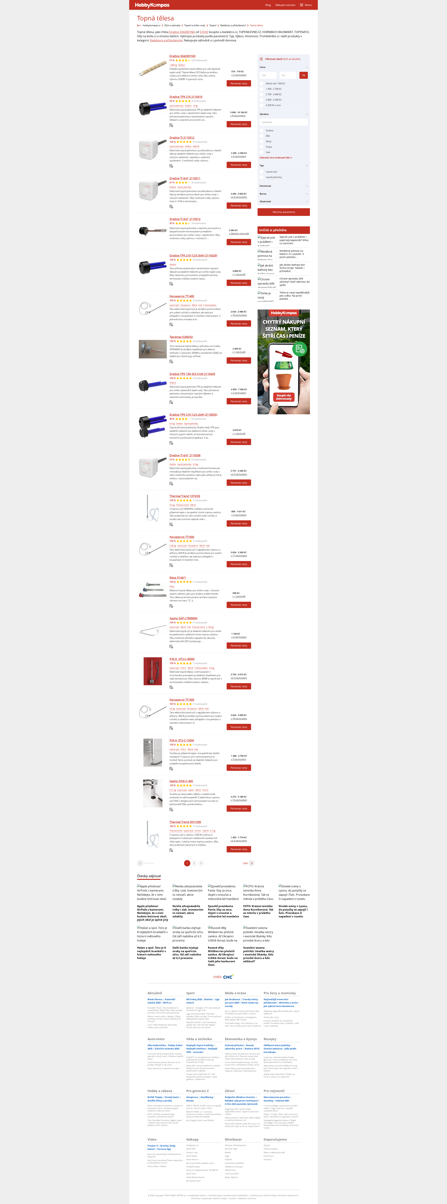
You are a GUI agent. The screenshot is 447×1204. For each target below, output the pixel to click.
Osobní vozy (192, 1152)
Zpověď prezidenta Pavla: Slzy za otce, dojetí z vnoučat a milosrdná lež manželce (223, 911)
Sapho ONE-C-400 (181, 781)
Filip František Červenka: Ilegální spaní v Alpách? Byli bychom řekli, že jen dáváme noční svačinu (165, 1123)
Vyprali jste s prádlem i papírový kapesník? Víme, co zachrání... (294, 240)
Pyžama (228, 1159)
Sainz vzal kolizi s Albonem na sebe (163, 1068)
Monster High (231, 1148)
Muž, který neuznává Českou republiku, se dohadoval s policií (165, 1161)
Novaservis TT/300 (182, 700)
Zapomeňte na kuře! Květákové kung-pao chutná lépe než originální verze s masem (281, 1068)
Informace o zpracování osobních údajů (209, 1198)
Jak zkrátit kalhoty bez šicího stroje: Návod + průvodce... (292, 268)
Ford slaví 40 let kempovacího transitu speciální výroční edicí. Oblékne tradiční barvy (165, 1056)
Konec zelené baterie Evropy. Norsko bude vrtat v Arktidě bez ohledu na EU (242, 1063)
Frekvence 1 (269, 1156)
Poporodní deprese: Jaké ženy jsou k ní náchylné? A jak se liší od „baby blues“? (242, 1124)
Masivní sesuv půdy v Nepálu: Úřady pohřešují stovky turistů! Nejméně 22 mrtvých (164, 1019)
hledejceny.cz (192, 1145)
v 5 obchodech (239, 75)
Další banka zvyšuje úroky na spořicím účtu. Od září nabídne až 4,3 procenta (187, 953)
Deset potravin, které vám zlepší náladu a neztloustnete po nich (243, 1118)
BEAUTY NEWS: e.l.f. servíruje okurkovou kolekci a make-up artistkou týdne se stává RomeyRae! (204, 1114)
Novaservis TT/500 (182, 537)
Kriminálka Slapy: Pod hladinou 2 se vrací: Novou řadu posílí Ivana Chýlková (243, 1024)
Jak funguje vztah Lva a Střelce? (200, 1120)
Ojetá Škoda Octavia (195, 1177)
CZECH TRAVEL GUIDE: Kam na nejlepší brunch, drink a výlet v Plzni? (203, 1106)
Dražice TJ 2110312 (182, 138)
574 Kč (204, 32)
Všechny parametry (284, 212)
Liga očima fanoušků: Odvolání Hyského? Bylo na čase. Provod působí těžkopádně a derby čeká (203, 1016)
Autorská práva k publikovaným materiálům (228, 1195)
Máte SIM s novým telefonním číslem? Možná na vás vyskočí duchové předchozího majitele (203, 1068)
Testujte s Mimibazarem (235, 1145)
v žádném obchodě (239, 233)
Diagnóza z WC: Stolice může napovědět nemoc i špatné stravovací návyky (242, 1111)
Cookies (232, 1198)
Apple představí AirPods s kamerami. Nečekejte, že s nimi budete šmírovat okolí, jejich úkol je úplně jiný (152, 912)
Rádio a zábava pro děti (274, 1152)
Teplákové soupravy (234, 1166)
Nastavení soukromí (247, 1198)
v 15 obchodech (239, 800)
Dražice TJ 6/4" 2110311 (185, 178)
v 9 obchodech (238, 759)
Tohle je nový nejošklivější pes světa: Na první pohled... (295, 295)
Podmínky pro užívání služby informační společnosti (274, 1195)
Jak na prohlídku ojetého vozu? (200, 1163)
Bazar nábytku (231, 1177)
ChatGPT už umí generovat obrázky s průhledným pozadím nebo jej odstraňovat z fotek (202, 1060)
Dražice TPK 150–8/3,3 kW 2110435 (192, 374)
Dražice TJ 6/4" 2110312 (185, 219)
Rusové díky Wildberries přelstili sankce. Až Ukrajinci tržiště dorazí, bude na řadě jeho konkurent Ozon (223, 956)
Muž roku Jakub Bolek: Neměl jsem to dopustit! (164, 1155)
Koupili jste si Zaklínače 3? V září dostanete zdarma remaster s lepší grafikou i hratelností (201, 1077)
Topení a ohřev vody (194, 25)
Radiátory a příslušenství (233, 25)
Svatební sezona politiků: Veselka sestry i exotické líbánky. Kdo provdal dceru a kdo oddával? (258, 954)
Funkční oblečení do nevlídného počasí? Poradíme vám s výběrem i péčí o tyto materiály (281, 1023)
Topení (212, 25)
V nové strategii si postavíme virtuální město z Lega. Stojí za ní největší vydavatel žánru (281, 1108)
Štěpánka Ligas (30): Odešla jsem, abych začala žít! (281, 1012)
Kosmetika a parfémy (234, 1163)
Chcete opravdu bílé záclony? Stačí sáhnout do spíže (295, 281)
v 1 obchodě (239, 274)
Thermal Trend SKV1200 (185, 822)
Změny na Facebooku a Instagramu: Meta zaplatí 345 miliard (241, 1018)
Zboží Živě (190, 1148)
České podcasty (271, 1148)
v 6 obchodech (238, 156)
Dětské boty (230, 1170)
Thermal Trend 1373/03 (185, 496)
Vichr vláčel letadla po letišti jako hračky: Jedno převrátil (162, 1025)
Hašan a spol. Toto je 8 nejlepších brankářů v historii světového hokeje (151, 953)
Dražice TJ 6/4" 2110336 (185, 455)
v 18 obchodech (239, 315)
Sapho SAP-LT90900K (183, 618)
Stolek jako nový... (272, 1017)
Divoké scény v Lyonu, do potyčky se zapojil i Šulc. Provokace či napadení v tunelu (293, 911)
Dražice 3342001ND (182, 32)
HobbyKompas (193, 1166)
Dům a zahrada (172, 25)
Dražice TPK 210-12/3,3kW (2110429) (193, 255)
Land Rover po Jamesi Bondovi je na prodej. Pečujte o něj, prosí (164, 1063)
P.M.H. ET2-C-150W (182, 740)
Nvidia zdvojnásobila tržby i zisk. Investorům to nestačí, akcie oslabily (188, 911)
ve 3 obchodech (239, 474)
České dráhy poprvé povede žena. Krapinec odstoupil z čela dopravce (240, 1069)
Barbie (228, 1152)
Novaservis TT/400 (182, 296)
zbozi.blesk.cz (192, 1159)
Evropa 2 (268, 1159)
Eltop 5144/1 (178, 578)
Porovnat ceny (239, 83)
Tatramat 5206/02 (181, 337)
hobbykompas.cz (151, 25)
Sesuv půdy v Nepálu (157, 1166)
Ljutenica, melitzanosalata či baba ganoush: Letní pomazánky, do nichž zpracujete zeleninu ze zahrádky (280, 1060)
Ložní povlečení (232, 1173)
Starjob (267, 1145)
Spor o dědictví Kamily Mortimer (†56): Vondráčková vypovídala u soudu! (242, 1012)
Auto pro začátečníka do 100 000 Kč (202, 1170)
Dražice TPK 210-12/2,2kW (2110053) (193, 415)
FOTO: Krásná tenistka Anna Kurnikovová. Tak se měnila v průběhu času (258, 911)
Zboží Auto (191, 1173)
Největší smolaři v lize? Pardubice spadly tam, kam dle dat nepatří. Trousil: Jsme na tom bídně (201, 1025)
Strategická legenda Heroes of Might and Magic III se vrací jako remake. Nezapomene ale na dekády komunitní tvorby (281, 1124)
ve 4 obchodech (239, 197)
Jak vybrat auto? (193, 1180)
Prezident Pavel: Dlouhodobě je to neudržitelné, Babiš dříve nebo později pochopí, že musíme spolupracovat (165, 1010)
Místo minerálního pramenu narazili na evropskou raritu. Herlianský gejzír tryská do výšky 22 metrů (165, 1108)
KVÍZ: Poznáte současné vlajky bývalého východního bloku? (161, 1115)
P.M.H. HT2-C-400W (182, 659)
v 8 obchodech (238, 115)
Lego (227, 1156)
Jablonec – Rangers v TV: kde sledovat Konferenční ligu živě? (203, 1009)
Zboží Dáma (191, 1156)
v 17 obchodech (239, 555)
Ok (303, 75)
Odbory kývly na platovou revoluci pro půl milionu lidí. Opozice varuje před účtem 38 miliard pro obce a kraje (242, 1056)
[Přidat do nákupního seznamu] (171, 84)
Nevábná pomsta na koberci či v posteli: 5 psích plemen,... (292, 254)
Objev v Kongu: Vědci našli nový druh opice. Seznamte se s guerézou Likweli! (281, 1115)
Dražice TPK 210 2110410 (186, 97)
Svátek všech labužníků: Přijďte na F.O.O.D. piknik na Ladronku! (279, 1075)
